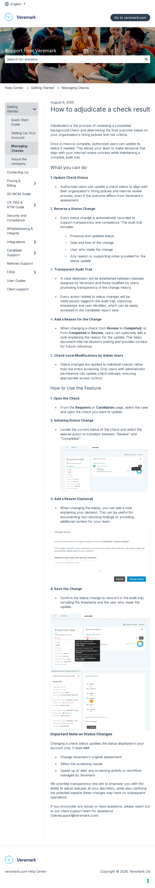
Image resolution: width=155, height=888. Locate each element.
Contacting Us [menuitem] (17, 172)
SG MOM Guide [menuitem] (19, 194)
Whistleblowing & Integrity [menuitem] (20, 231)
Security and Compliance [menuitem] (16, 218)
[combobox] (73, 59)
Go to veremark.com (130, 18)
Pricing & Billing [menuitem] (13, 183)
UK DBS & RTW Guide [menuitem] (15, 204)
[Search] (146, 59)
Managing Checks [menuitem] (19, 148)
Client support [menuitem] (17, 289)
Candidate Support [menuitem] (14, 252)
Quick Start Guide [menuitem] (19, 122)
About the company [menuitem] (19, 161)
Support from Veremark (30, 51)
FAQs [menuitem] (11, 272)
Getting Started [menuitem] (12, 109)
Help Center (14, 88)
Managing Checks (75, 88)
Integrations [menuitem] (16, 242)
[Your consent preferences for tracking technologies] (148, 881)
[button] (35, 107)
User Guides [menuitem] (16, 281)
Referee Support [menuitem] (20, 263)
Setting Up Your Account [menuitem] (23, 135)
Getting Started (42, 88)
